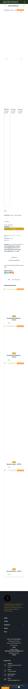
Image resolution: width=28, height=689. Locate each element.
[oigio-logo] (5, 6)
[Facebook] (5, 272)
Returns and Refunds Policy (14, 643)
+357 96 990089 (12, 671)
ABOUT (6, 628)
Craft (8, 240)
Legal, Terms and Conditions (14, 639)
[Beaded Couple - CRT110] (14, 412)
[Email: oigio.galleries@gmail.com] (5, 679)
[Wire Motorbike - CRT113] (14, 519)
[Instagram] (10, 272)
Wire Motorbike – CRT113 (14, 571)
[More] (13, 272)
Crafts (12, 238)
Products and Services (14, 641)
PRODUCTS (14, 625)
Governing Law (14, 645)
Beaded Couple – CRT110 (14, 464)
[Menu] (23, 5)
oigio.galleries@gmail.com (14, 680)
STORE (6, 621)
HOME (5, 618)
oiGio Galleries (13, 6)
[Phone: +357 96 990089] (5, 670)
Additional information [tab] (14, 260)
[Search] (24, 2)
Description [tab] (14, 257)
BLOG (5, 631)
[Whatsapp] (8, 272)
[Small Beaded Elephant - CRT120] (14, 301)
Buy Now (14, 228)
